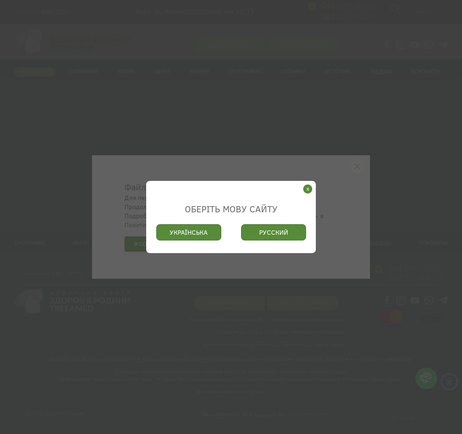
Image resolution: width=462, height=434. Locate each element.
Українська (189, 232)
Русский (273, 232)
